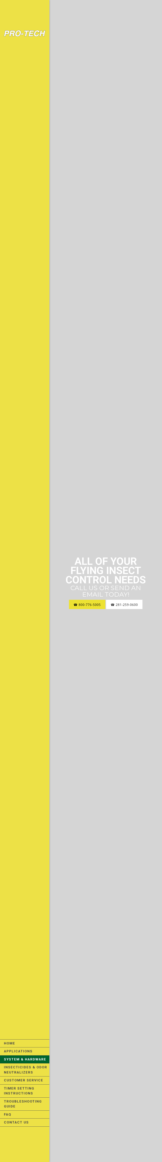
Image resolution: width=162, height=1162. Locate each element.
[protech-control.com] (24, 34)
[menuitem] (24, 1043)
